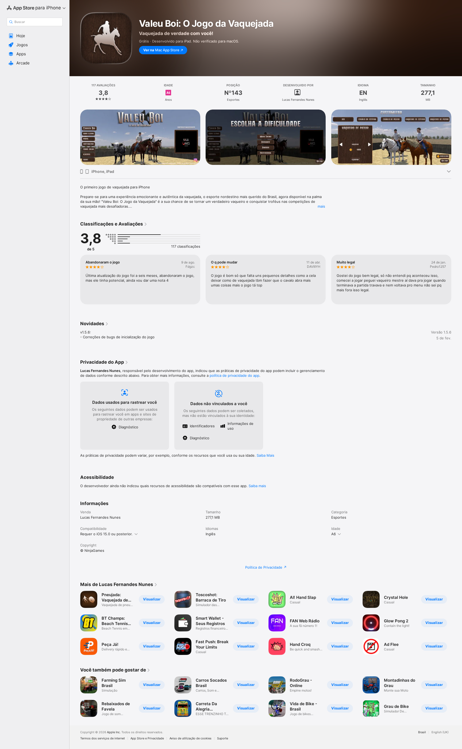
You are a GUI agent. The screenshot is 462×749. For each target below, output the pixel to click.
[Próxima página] (456, 137)
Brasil (422, 732)
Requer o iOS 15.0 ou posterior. (106, 534)
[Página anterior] (75, 137)
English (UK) (440, 732)
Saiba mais (257, 486)
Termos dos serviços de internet (102, 738)
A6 (333, 534)
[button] (34, 36)
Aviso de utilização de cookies (190, 738)
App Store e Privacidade (147, 738)
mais (321, 206)
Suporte (222, 738)
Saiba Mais (265, 455)
